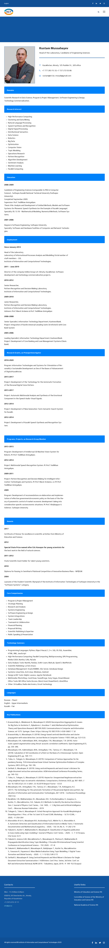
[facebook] (92, 3)
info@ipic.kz (8, 906)
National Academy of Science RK (86, 905)
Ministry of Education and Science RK (88, 892)
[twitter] (100, 3)
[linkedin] (96, 3)
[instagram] (104, 3)
